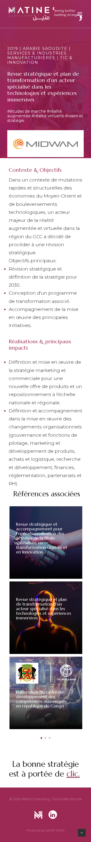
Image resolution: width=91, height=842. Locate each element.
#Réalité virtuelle (48, 116)
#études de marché (26, 111)
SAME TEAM (54, 830)
